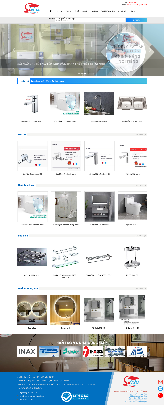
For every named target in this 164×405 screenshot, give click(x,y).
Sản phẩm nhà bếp (66, 18)
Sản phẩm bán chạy (55, 81)
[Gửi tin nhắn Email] (160, 382)
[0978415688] (160, 395)
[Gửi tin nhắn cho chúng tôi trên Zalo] (160, 388)
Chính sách (123, 11)
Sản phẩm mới (37, 81)
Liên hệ (52, 18)
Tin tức (134, 11)
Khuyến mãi (24, 81)
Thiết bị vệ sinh (81, 11)
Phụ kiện (94, 11)
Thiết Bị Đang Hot (108, 11)
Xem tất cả (139, 134)
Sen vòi (69, 11)
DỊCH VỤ (59, 11)
